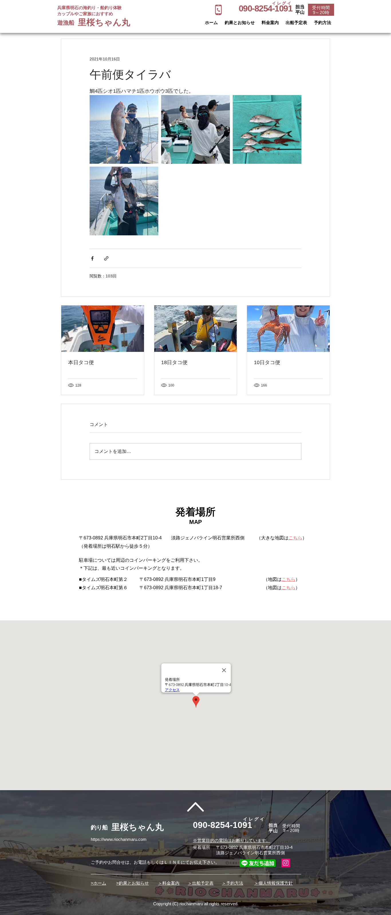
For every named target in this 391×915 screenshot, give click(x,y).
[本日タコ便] (102, 328)
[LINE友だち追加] (257, 863)
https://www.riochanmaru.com (119, 839)
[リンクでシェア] (106, 258)
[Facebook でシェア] (92, 258)
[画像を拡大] (124, 129)
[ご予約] (218, 9)
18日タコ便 (174, 362)
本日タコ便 (81, 362)
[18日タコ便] (195, 328)
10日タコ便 (267, 362)
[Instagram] (285, 863)
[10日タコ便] (288, 328)
